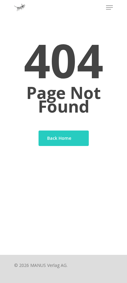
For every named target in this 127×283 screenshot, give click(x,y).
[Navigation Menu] (109, 7)
